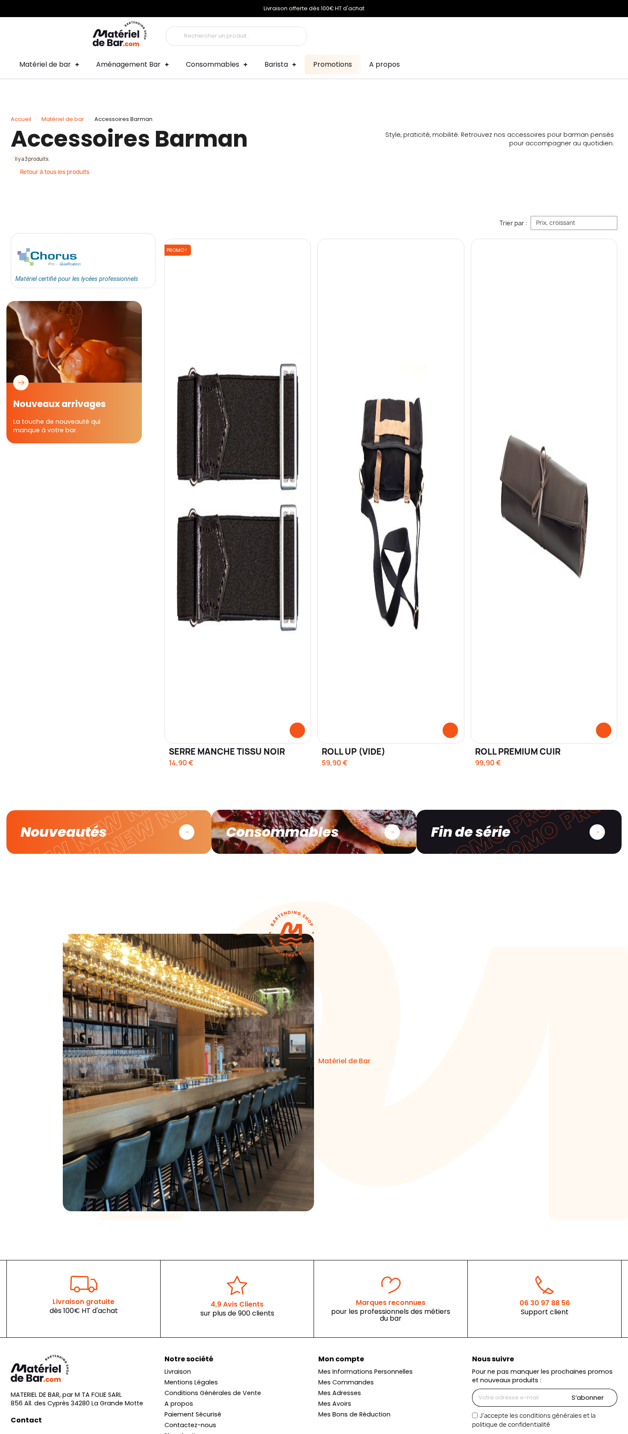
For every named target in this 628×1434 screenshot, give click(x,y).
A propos (384, 64)
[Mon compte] (479, 34)
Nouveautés (64, 831)
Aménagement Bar (128, 64)
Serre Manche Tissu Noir (227, 751)
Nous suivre (493, 1359)
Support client (545, 1312)
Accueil (21, 119)
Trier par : (513, 223)
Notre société (188, 1359)
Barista (276, 64)
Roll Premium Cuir (518, 751)
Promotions (332, 64)
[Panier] (528, 34)
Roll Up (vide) (353, 751)
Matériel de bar (45, 64)
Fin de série (471, 831)
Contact (26, 1420)
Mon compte (341, 1359)
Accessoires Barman (129, 138)
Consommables (212, 64)
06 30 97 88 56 (544, 1303)
